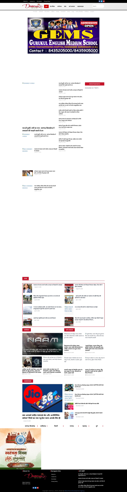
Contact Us (32, 1)
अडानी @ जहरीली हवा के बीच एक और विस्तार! (44, 318)
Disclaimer (39, 1)
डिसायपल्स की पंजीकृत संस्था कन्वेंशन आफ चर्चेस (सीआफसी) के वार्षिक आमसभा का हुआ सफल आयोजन (73, 348)
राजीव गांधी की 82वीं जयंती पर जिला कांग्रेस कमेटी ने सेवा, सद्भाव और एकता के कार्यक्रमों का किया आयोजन (71, 112)
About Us (25, 1)
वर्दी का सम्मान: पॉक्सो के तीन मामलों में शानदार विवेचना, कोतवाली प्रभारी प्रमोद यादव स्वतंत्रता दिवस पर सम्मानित (71, 147)
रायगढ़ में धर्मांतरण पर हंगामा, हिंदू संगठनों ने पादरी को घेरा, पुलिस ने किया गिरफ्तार (94, 371)
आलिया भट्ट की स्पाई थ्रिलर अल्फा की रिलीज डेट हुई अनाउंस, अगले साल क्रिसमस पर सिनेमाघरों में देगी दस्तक (32, 370)
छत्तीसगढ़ (86, 11)
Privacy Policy (47, 1)
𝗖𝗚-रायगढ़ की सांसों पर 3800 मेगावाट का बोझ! (86, 307)
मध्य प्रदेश (35, 11)
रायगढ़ (68, 11)
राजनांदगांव (63, 11)
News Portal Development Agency (74, 491)
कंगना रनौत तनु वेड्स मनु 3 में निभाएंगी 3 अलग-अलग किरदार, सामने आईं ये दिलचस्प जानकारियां (52, 370)
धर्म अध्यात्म (72, 6)
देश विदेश (52, 6)
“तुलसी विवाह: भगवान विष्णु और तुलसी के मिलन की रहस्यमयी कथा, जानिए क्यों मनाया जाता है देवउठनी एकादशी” (94, 348)
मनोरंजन (59, 6)
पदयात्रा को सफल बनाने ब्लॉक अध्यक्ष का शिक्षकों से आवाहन (47, 285)
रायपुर (73, 11)
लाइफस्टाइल (80, 6)
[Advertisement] (63, 70)
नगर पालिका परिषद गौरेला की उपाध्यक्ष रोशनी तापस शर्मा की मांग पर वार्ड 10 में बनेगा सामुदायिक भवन (45, 187)
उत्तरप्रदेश (92, 11)
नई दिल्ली (41, 11)
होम (46, 6)
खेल (65, 6)
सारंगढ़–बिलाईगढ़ (79, 11)
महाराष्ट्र (57, 11)
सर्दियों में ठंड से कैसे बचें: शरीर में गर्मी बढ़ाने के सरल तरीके (87, 403)
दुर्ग (97, 426)
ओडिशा (52, 11)
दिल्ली (56, 426)
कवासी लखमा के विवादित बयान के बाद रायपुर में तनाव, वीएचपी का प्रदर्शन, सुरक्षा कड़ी (73, 371)
